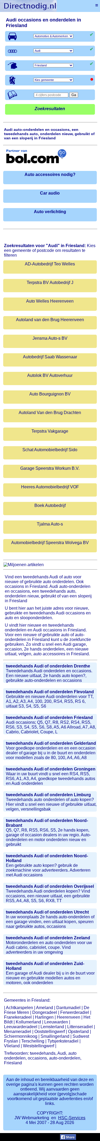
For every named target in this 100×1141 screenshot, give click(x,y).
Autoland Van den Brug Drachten (50, 412)
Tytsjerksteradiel (62, 1041)
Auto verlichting (50, 211)
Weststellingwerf (38, 1046)
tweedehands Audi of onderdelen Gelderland (51, 743)
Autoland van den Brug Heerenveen (50, 319)
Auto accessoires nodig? (50, 174)
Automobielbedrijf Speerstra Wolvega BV (50, 542)
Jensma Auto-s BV (50, 338)
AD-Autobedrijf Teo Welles (50, 264)
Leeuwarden (56, 1022)
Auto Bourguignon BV (50, 394)
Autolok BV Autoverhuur (50, 375)
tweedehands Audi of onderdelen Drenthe (48, 666)
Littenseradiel (80, 1026)
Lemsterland (52, 1026)
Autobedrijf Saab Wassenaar (50, 357)
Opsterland (78, 1031)
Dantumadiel (68, 1007)
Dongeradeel (44, 1012)
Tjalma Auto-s (50, 524)
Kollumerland (28, 1022)
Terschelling (32, 1041)
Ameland (44, 1007)
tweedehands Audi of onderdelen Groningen (50, 769)
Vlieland (12, 1046)
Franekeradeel (18, 1017)
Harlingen (44, 1017)
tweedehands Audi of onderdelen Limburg (48, 795)
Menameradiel (17, 1031)
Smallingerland (55, 1036)
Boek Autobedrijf (50, 505)
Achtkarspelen (19, 1007)
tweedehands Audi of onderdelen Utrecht (47, 912)
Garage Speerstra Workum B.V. (49, 468)
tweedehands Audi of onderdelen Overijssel (50, 886)
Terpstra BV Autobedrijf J (50, 282)
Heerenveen (68, 1017)
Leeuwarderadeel (20, 1026)
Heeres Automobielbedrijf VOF (50, 487)
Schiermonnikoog (20, 1036)
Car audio (50, 193)
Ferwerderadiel (74, 1012)
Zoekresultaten (50, 108)
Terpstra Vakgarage (49, 431)
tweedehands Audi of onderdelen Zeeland (48, 938)
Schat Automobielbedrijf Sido (49, 449)
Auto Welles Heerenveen (50, 301)
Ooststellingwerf (49, 1031)
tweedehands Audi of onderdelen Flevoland (50, 692)
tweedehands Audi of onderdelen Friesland (49, 717)
